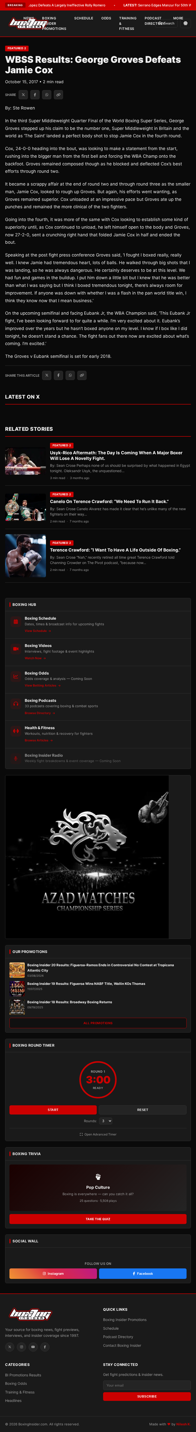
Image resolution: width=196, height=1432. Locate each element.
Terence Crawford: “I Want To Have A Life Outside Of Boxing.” (115, 550)
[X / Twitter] (9, 1347)
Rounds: (91, 1121)
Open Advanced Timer (100, 1134)
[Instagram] (21, 1347)
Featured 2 (17, 48)
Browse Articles (37, 740)
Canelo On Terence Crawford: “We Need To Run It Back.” (109, 501)
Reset (142, 1110)
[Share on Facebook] (35, 94)
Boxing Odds (16, 1383)
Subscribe (147, 1396)
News (28, 18)
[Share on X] (23, 94)
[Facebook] (45, 1347)
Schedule (83, 18)
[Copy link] (58, 94)
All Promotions (98, 1023)
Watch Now (33, 658)
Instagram (56, 1273)
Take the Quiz (98, 1219)
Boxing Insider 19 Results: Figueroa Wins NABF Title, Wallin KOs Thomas (86, 984)
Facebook (145, 1273)
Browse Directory (38, 713)
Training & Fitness (128, 23)
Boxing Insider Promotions (54, 23)
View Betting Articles (41, 685)
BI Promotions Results (23, 1375)
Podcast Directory (155, 21)
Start (53, 1110)
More (178, 18)
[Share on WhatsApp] (46, 94)
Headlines (13, 1400)
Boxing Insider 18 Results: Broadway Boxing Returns (69, 1002)
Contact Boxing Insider (122, 1345)
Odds (106, 18)
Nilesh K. (183, 1424)
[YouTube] (33, 1347)
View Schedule (36, 631)
